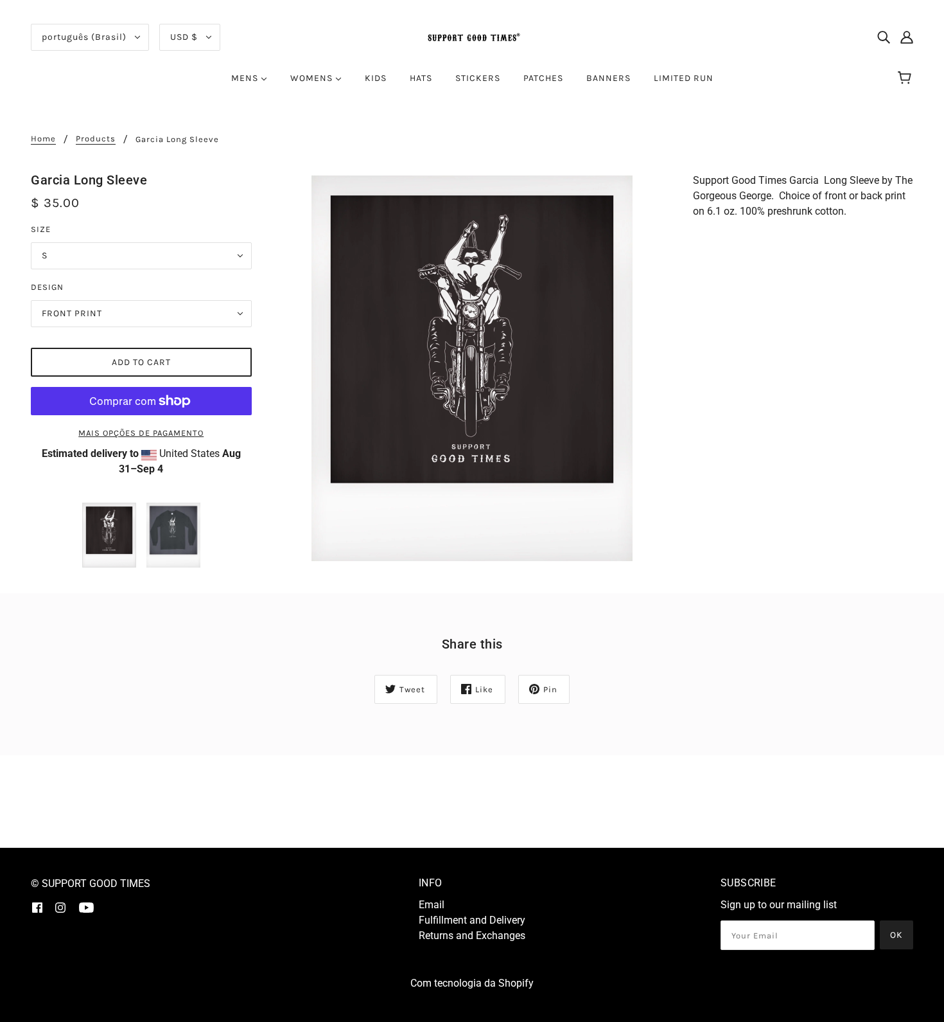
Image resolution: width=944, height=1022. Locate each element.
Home (43, 138)
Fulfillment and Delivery (472, 920)
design (47, 287)
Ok (896, 934)
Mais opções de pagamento (141, 433)
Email (431, 905)
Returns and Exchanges (472, 935)
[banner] (472, 36)
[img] (883, 37)
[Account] (906, 37)
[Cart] (906, 78)
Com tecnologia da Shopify (472, 983)
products (96, 138)
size (41, 229)
